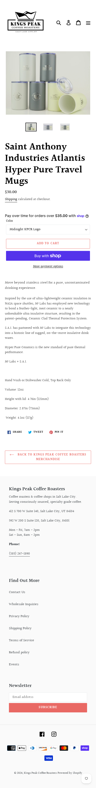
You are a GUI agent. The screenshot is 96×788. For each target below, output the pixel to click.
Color (9, 221)
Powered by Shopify (70, 773)
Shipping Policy (20, 628)
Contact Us (17, 592)
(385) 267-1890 (19, 553)
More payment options (48, 266)
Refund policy (19, 652)
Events (14, 664)
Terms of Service (21, 640)
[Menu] (88, 23)
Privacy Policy (19, 616)
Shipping (11, 199)
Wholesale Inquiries (23, 604)
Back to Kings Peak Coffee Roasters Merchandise (51, 457)
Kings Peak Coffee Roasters (40, 773)
